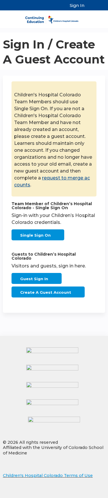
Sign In (77, 5)
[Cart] (91, 8)
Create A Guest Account (45, 292)
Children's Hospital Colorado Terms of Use (48, 475)
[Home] (54, 17)
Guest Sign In (34, 278)
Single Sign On (35, 235)
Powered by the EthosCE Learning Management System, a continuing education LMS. (84, 494)
